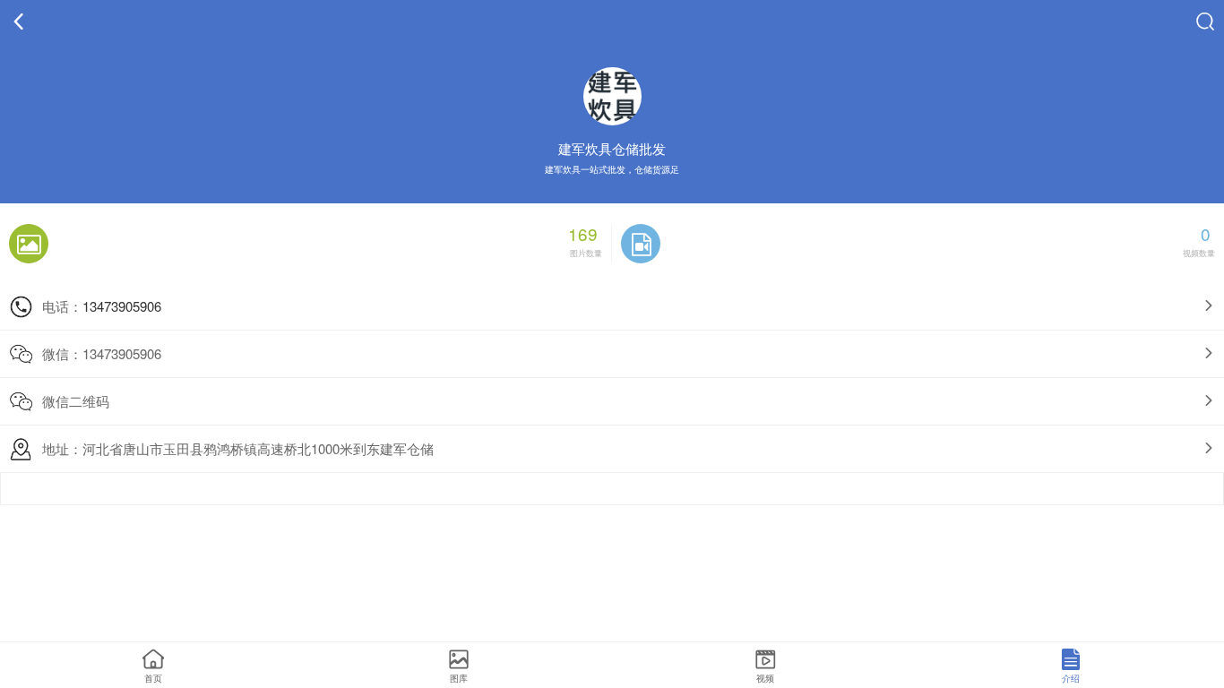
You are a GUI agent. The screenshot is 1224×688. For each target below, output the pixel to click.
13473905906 (121, 306)
